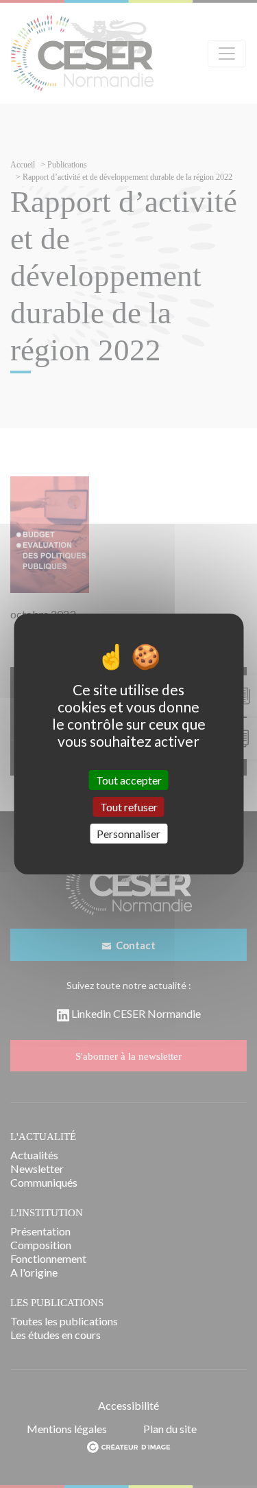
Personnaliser (128, 833)
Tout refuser (129, 806)
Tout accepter (129, 779)
